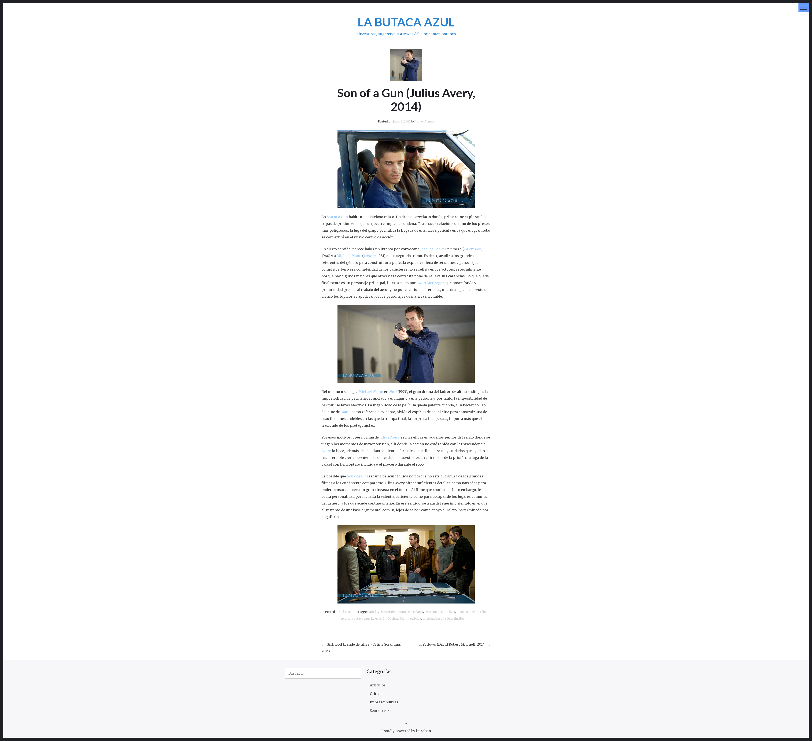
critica (391, 612)
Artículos (378, 685)
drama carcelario (410, 612)
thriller (459, 618)
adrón (373, 612)
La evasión (379, 618)
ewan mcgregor (436, 612)
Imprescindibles (384, 702)
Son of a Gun (443, 618)
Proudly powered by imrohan (406, 731)
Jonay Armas (424, 121)
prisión (427, 618)
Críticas (345, 612)
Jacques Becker (468, 612)
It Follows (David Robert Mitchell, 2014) (452, 644)
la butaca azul (360, 618)
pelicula (415, 618)
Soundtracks (380, 710)
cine (383, 612)
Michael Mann (398, 618)
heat (452, 612)
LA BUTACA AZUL (406, 22)
